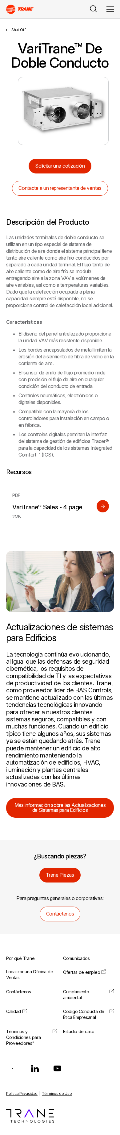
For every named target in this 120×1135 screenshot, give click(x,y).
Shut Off (18, 29)
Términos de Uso (57, 1093)
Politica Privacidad (22, 1093)
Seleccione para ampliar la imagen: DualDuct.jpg (63, 111)
